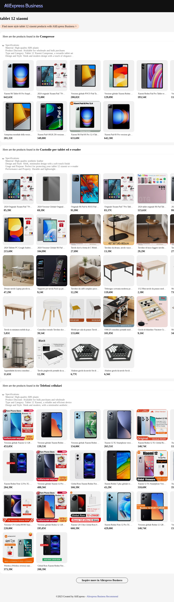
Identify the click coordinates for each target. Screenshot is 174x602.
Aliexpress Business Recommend (102, 596)
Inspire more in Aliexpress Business (102, 580)
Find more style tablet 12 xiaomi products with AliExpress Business (38, 26)
